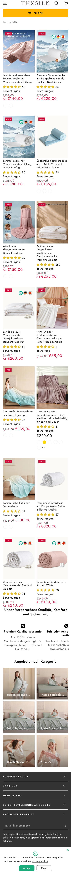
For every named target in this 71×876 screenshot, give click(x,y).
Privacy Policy (40, 861)
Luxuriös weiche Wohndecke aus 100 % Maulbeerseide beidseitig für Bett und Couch (52, 417)
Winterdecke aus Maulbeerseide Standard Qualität (17, 585)
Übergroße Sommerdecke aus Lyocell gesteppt (18, 413)
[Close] (68, 849)
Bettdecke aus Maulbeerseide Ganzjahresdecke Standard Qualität (13, 337)
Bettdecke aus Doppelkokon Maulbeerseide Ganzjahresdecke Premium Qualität (47, 253)
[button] (56, 3)
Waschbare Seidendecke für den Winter (51, 583)
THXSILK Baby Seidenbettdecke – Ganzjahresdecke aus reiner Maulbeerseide (49, 337)
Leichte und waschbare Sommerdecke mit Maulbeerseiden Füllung (17, 78)
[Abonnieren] (66, 826)
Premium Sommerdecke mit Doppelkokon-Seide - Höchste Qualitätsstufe (51, 78)
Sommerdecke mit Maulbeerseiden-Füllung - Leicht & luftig (18, 164)
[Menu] (5, 3)
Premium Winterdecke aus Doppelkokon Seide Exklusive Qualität (51, 506)
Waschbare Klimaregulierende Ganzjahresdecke (14, 249)
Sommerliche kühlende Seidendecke (16, 504)
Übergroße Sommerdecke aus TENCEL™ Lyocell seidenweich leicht (52, 164)
